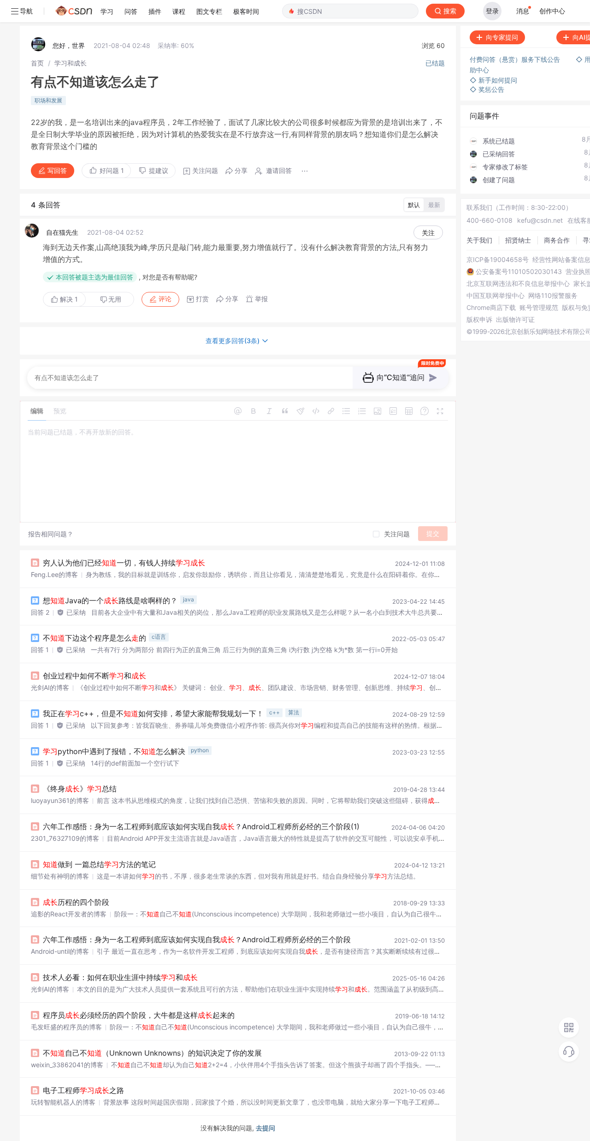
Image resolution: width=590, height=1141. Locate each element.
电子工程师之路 (83, 1090)
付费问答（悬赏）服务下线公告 (516, 59)
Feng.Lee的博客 (54, 574)
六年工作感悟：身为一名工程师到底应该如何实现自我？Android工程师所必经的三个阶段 (197, 939)
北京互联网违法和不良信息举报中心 (518, 283)
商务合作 (557, 240)
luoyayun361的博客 (60, 800)
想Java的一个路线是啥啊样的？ (110, 600)
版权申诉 (479, 319)
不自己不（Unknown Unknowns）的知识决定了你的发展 (152, 1053)
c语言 (159, 636)
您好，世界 (69, 45)
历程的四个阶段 (76, 902)
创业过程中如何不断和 (94, 675)
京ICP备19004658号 (497, 259)
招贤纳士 (518, 240)
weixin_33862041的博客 (67, 1065)
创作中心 (552, 11)
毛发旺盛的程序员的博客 (66, 1027)
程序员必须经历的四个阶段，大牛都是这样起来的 (139, 1015)
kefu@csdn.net (540, 220)
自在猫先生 (62, 232)
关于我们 (479, 240)
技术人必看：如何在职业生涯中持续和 (120, 977)
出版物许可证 (515, 319)
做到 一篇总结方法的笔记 (99, 864)
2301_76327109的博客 (65, 838)
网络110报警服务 (553, 295)
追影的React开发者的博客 (68, 914)
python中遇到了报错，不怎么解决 (114, 751)
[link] (37, 63)
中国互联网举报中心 (495, 295)
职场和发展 (48, 100)
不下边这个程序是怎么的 (94, 637)
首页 (37, 63)
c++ (274, 712)
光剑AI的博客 (50, 687)
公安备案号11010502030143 (519, 271)
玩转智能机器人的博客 (63, 1102)
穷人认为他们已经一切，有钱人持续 (124, 562)
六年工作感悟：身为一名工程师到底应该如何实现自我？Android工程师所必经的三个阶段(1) (201, 826)
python (200, 750)
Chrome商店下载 (491, 307)
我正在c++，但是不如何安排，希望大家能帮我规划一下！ (153, 713)
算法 (293, 712)
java (188, 599)
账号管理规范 (538, 307)
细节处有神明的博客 (60, 876)
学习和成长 (70, 63)
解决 (68, 299)
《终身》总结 (80, 788)
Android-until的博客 (60, 951)
